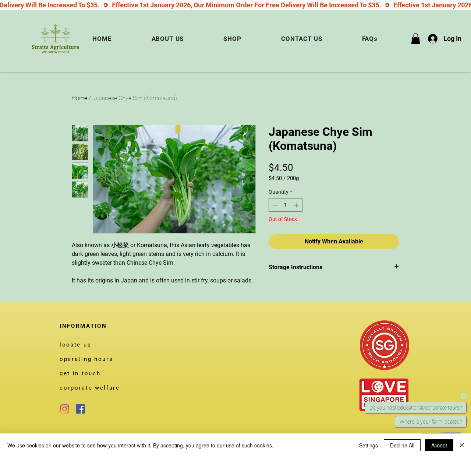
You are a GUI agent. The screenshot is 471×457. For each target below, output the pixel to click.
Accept (439, 445)
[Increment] (296, 204)
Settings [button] (368, 445)
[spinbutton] (285, 204)
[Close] (462, 445)
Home (79, 98)
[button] (415, 38)
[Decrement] (274, 204)
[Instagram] (64, 409)
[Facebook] (80, 409)
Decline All (402, 445)
